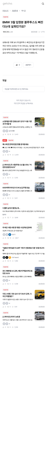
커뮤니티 (5, 11)
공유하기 (28, 65)
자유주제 (15, 11)
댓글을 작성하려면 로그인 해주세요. (16, 89)
